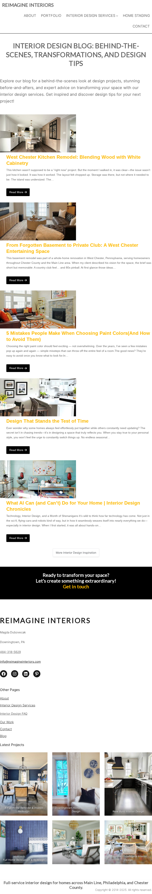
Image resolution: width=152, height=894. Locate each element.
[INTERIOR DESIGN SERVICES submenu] (117, 15)
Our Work (7, 722)
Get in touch (76, 586)
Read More (16, 192)
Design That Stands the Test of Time (47, 421)
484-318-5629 (10, 652)
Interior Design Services (17, 705)
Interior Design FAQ (13, 714)
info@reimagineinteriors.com (20, 661)
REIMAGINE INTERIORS (28, 5)
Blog (3, 736)
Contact (6, 729)
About (4, 698)
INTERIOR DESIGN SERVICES (90, 15)
